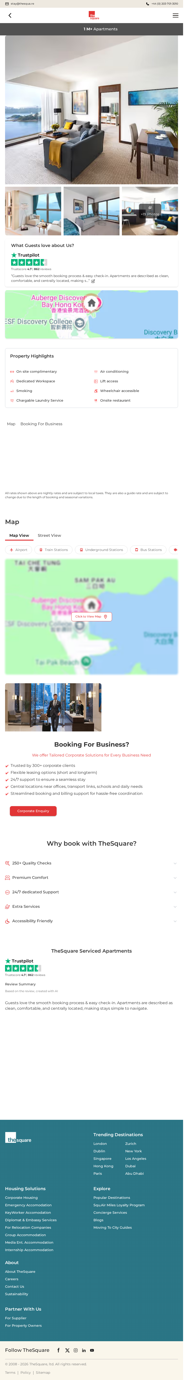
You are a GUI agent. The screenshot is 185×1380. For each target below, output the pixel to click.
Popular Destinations (111, 1197)
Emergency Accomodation (28, 1205)
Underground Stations (104, 550)
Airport (21, 550)
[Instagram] (75, 1350)
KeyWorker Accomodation (28, 1212)
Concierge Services (110, 1212)
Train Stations (56, 550)
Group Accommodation (25, 1235)
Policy (25, 1372)
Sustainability (16, 1294)
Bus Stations (151, 550)
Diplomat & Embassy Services (31, 1220)
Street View (49, 535)
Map (11, 424)
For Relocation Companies (28, 1227)
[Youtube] (92, 1350)
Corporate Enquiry (33, 811)
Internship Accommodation (29, 1250)
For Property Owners (23, 1325)
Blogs (98, 1220)
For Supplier (15, 1318)
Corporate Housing (21, 1197)
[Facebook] (59, 1350)
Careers (11, 1279)
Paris (97, 1173)
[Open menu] (175, 15)
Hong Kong (103, 1166)
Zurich (130, 1143)
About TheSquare (20, 1271)
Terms (10, 1372)
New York (133, 1151)
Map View (19, 535)
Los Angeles (135, 1158)
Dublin (99, 1151)
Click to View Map (88, 616)
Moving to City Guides (112, 1227)
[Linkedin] (83, 1350)
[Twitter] (67, 1350)
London (100, 1143)
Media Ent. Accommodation (29, 1242)
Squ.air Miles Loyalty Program (119, 1205)
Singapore (102, 1158)
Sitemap (43, 1372)
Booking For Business (41, 424)
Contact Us (14, 1286)
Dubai (130, 1166)
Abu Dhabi (134, 1173)
